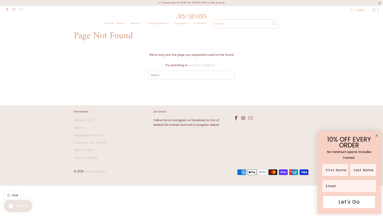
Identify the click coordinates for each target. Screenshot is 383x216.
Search (79, 128)
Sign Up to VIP (83, 120)
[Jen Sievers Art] (191, 16)
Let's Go (349, 202)
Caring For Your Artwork (90, 143)
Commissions (157, 23)
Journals (181, 23)
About (136, 23)
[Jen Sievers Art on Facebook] (7, 10)
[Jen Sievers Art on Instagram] (14, 10)
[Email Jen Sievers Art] (21, 10)
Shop (120, 23)
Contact (200, 23)
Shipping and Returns (88, 135)
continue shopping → (203, 65)
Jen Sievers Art (95, 171)
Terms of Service (86, 158)
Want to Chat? (84, 150)
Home (109, 23)
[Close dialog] (376, 135)
